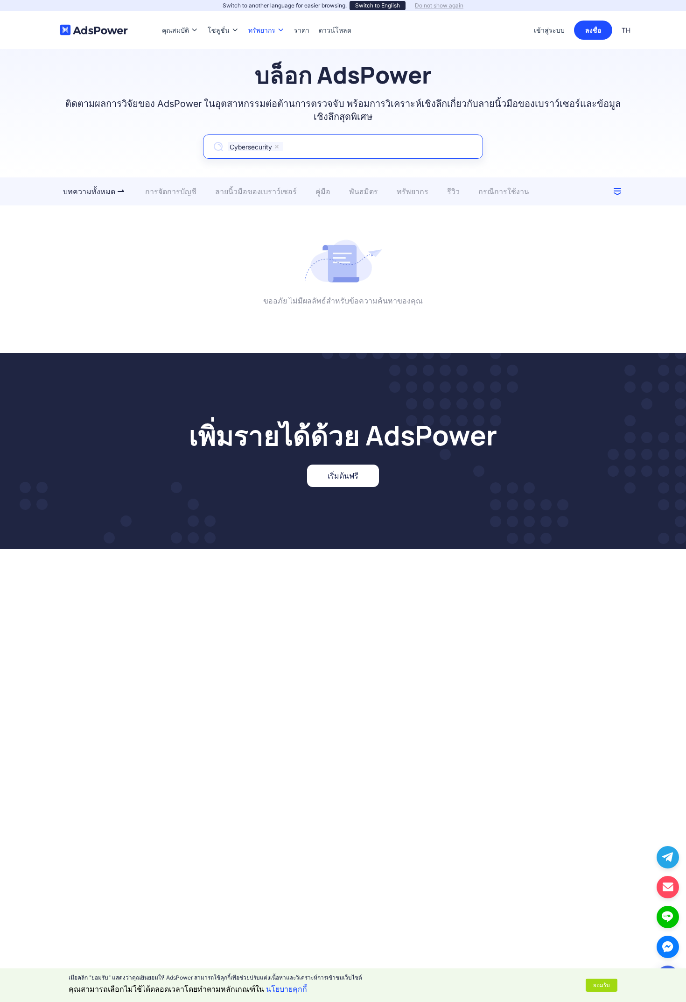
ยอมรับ (601, 984)
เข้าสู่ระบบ (549, 30)
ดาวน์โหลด (335, 16)
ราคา (301, 16)
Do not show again (439, 5)
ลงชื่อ (593, 30)
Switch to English (377, 5)
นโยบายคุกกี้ (286, 989)
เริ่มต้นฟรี (343, 475)
